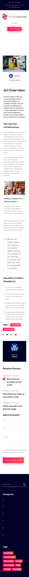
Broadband (16, 325)
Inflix (7, 524)
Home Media (8, 329)
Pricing (8, 539)
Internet (8, 532)
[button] (14, 29)
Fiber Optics (8, 561)
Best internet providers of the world (14, 382)
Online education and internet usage (12, 407)
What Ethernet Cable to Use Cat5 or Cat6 (13, 395)
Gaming (18, 561)
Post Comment (10, 460)
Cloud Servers (7, 376)
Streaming (16, 569)
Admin (17, 76)
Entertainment (7, 391)
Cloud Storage (9, 557)
